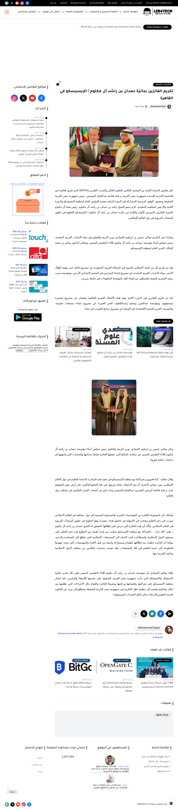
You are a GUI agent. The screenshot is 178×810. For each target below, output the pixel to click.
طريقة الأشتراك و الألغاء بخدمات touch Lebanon (18, 238)
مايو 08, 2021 (21, 265)
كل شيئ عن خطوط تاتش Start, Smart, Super (18, 288)
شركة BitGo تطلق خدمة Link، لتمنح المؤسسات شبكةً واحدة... (73, 685)
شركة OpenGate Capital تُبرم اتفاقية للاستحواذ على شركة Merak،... (109, 27)
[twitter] (12, 3)
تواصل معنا (112, 3)
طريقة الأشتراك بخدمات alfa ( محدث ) (17, 255)
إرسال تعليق (162, 715)
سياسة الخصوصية (78, 3)
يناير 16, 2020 (21, 282)
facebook (62, 634)
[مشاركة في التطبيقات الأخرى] (135, 613)
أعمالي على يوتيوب (51, 12)
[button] (160, 613)
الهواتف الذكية (130, 12)
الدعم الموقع (163, 771)
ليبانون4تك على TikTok (158, 761)
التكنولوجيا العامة (74, 12)
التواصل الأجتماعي (27, 12)
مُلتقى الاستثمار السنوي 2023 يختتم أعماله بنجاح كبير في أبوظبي (27, 153)
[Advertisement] (89, 57)
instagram (158, 638)
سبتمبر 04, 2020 (20, 232)
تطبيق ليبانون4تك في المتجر (156, 766)
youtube (71, 634)
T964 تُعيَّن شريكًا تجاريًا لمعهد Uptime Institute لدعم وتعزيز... (156, 685)
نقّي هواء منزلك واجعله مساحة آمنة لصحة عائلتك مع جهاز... (155, 355)
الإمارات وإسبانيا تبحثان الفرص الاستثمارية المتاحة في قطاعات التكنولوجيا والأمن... (75, 357)
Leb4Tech (141, 804)
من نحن (53, 3)
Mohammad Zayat (158, 107)
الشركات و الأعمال (163, 85)
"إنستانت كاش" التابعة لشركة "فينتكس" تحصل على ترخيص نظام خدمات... (27, 139)
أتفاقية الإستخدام (97, 3)
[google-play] (7, 3)
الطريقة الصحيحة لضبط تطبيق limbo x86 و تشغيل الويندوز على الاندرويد (17, 272)
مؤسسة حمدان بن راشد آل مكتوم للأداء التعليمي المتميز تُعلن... (114, 355)
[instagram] (22, 3)
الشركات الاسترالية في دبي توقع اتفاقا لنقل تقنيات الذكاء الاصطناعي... (26, 164)
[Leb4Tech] (158, 12)
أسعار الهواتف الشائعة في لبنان (159, 3)
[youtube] (17, 3)
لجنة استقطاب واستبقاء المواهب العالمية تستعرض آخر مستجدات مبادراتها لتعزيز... (28, 124)
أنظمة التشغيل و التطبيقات (103, 12)
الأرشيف (63, 3)
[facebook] (27, 3)
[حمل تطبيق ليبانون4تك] (28, 323)
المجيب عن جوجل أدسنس (131, 3)
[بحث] (7, 12)
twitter (79, 634)
